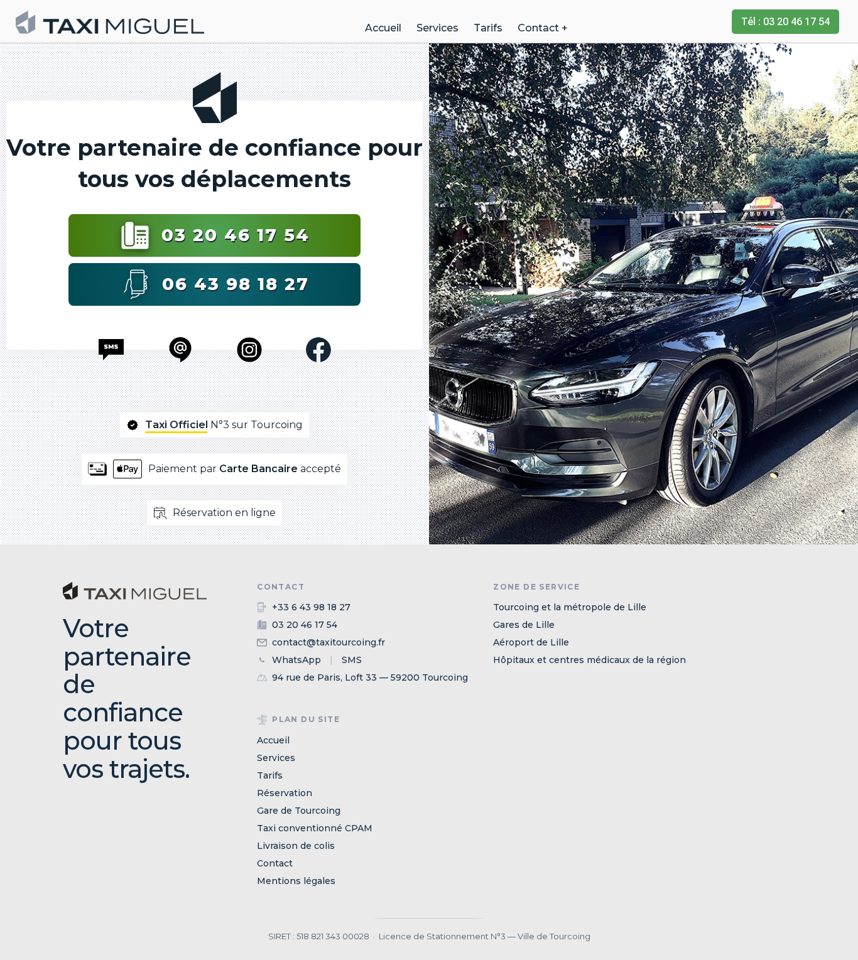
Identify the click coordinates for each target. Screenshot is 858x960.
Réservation (284, 793)
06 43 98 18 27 (235, 284)
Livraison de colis (296, 845)
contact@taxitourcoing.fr (328, 642)
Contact (275, 863)
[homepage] (110, 22)
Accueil (383, 28)
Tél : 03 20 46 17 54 (785, 22)
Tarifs (488, 28)
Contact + (543, 28)
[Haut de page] (135, 609)
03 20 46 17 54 (235, 235)
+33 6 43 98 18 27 (311, 607)
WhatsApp (296, 660)
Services (437, 28)
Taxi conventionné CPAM (314, 828)
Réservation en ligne (224, 513)
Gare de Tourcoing (298, 810)
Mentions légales (296, 881)
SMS (352, 660)
